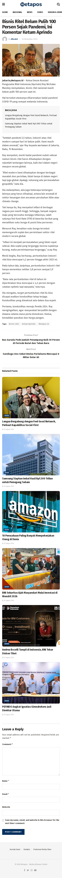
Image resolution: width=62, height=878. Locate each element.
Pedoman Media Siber (42, 849)
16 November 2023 (29, 39)
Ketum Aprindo (28, 324)
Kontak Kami (15, 849)
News (29, 12)
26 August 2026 (8, 429)
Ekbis (40, 12)
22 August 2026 (8, 600)
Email (5, 794)
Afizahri (14, 39)
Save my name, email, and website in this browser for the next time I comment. (32, 822)
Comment (7, 744)
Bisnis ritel (14, 324)
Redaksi (27, 849)
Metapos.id (44, 324)
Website (6, 807)
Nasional (17, 12)
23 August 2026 (8, 486)
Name (5, 780)
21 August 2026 (8, 657)
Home (5, 12)
